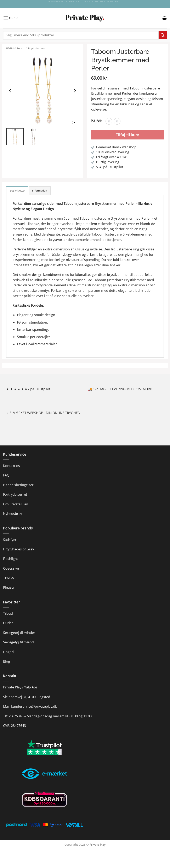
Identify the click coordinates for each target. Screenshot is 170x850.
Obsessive (11, 568)
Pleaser (9, 587)
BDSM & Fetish (15, 48)
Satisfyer (10, 539)
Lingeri (8, 652)
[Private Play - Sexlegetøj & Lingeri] (85, 18)
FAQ (6, 475)
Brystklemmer (36, 48)
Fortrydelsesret (15, 494)
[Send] (163, 35)
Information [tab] (39, 190)
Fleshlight (10, 558)
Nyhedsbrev (12, 513)
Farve (96, 120)
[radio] (109, 121)
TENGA (8, 578)
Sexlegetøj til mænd (18, 642)
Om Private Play (15, 504)
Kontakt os (11, 465)
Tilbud (8, 613)
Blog (6, 661)
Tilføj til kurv (127, 134)
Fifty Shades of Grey (18, 549)
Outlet (8, 623)
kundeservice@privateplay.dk (34, 706)
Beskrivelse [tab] (17, 190)
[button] (10, 18)
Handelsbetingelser (18, 485)
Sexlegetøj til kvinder (19, 632)
